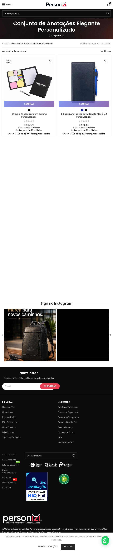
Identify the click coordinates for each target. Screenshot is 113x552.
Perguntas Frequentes (68, 417)
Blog (60, 437)
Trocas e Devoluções (67, 422)
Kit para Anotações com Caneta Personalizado (29, 115)
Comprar (29, 104)
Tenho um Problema (11, 437)
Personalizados (9, 417)
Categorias (55, 35)
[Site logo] (56, 4)
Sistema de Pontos (66, 432)
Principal (7, 402)
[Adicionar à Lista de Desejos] (50, 60)
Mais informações (48, 546)
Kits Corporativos (10, 422)
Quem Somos (8, 412)
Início (4, 43)
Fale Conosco (8, 432)
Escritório (6, 487)
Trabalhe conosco (66, 442)
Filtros (107, 51)
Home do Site (8, 407)
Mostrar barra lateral (15, 51)
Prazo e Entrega (65, 427)
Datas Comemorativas (9, 471)
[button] (105, 540)
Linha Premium (9, 427)
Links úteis (64, 402)
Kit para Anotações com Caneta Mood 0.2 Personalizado (84, 115)
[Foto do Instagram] (30, 335)
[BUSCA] (108, 13)
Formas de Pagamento (68, 412)
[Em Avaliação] (37, 486)
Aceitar (68, 546)
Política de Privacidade (68, 407)
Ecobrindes (7, 477)
